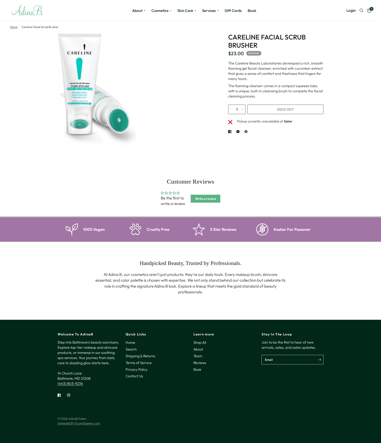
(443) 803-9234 (70, 383)
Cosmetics (159, 10)
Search (131, 349)
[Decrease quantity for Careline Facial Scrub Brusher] (231, 109)
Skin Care (185, 10)
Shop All (199, 342)
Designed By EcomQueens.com (79, 423)
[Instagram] (71, 395)
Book (252, 10)
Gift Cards (233, 10)
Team (197, 356)
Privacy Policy (136, 369)
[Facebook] (62, 395)
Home (13, 27)
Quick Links (136, 334)
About (137, 10)
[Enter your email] (319, 359)
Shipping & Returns (140, 356)
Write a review (205, 199)
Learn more (203, 334)
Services (209, 10)
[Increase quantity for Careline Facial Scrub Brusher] (242, 109)
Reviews (199, 362)
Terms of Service (139, 362)
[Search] (361, 10)
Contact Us (134, 376)
